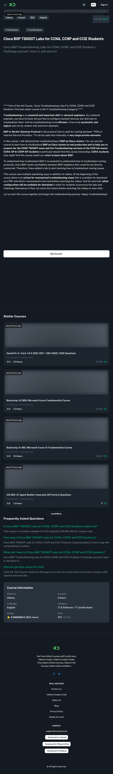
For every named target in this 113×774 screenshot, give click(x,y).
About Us (56, 700)
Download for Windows (57, 751)
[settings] (84, 5)
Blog (56, 706)
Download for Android (57, 737)
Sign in (104, 5)
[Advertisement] (56, 77)
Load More (56, 514)
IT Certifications (34, 30)
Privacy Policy (56, 711)
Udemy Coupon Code (57, 694)
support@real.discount (56, 731)
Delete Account (56, 717)
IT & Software (11, 30)
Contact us (56, 689)
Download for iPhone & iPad (57, 744)
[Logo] (12, 5)
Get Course (56, 253)
